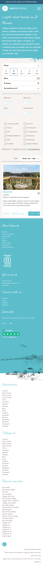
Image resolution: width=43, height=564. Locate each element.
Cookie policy (6, 245)
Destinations (9, 385)
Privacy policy (6, 236)
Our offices (5, 285)
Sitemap (4, 232)
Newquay (5, 406)
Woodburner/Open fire (14, 136)
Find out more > (32, 2)
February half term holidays (10, 507)
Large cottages (6, 536)
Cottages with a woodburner (10, 500)
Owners (4, 240)
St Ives (4, 399)
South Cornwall (6, 397)
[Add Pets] (10, 113)
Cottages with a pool (8, 496)
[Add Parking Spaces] (30, 113)
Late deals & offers (13, 124)
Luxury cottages (7, 494)
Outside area (30, 136)
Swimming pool (31, 128)
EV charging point (32, 132)
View (32, 213)
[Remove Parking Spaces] (25, 113)
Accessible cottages (8, 505)
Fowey (4, 411)
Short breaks (6, 487)
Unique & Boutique (32, 143)
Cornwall (4, 391)
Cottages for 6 (6, 527)
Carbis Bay (5, 402)
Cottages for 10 (7, 531)
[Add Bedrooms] (10, 102)
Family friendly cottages (9, 498)
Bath (8, 140)
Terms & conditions (8, 234)
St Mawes (7, 83)
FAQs (3, 238)
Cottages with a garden (9, 503)
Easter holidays (6, 509)
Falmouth (5, 404)
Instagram (5, 302)
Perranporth (5, 424)
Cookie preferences (8, 247)
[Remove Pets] (5, 113)
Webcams (5, 305)
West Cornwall (6, 393)
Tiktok (4, 300)
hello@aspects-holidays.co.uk (11, 283)
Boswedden (7, 193)
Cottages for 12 (7, 534)
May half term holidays (9, 512)
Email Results (34, 149)
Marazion (5, 417)
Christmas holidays (7, 518)
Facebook (5, 298)
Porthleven (5, 422)
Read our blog (6, 243)
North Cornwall (6, 395)
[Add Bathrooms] (30, 102)
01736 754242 (7, 281)
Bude (3, 408)
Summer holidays (7, 514)
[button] (37, 177)
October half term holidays (10, 516)
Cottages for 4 (6, 525)
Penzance (5, 413)
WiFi (8, 132)
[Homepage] (5, 8)
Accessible (10, 143)
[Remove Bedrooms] (5, 102)
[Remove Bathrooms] (25, 102)
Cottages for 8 (6, 529)
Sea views (30, 124)
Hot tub (9, 128)
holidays (18, 8)
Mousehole (5, 415)
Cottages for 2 (6, 523)
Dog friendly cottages (8, 489)
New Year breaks (7, 520)
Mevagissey (5, 419)
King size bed (31, 140)
